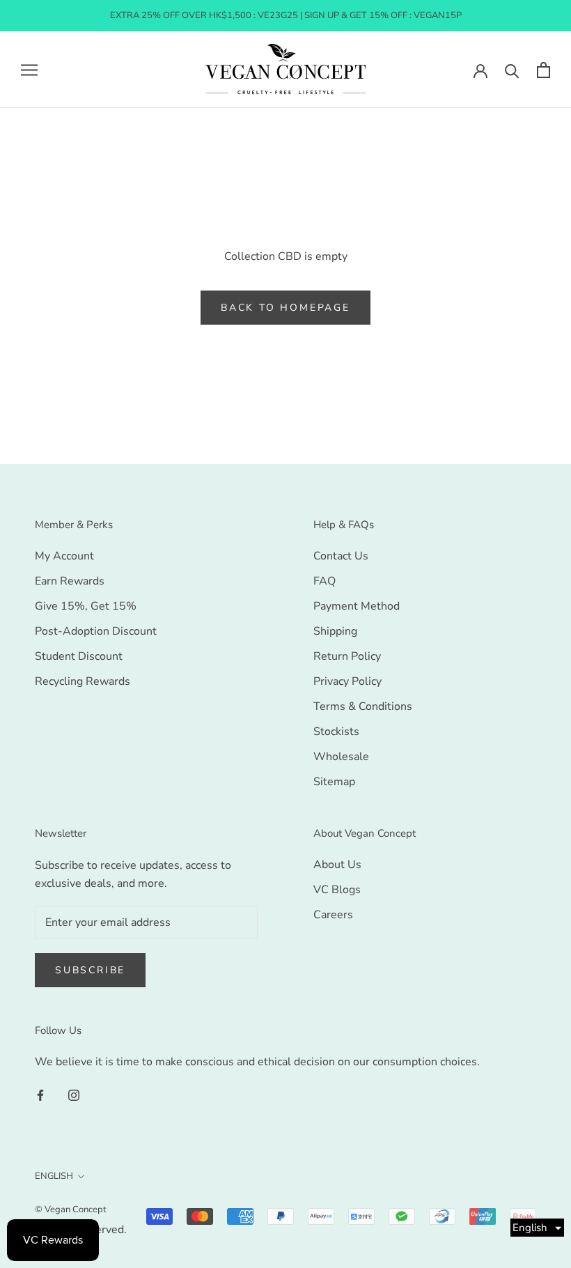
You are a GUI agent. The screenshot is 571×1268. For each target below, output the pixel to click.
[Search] (512, 70)
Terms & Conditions (362, 706)
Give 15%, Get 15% (85, 606)
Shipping (335, 631)
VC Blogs (337, 889)
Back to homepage (285, 307)
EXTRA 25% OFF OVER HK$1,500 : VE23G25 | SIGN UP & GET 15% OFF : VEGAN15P (286, 15)
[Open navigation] (29, 69)
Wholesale (341, 756)
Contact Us (340, 556)
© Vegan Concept (71, 1209)
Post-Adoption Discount (96, 631)
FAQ (324, 581)
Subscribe (90, 970)
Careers (333, 914)
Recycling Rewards (82, 681)
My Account (64, 556)
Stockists (336, 731)
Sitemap (334, 781)
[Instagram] (73, 1094)
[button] (537, 1228)
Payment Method (356, 606)
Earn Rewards (69, 581)
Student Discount (79, 656)
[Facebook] (40, 1094)
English (54, 1176)
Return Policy (347, 656)
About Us (337, 864)
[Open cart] (543, 70)
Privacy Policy (347, 681)
